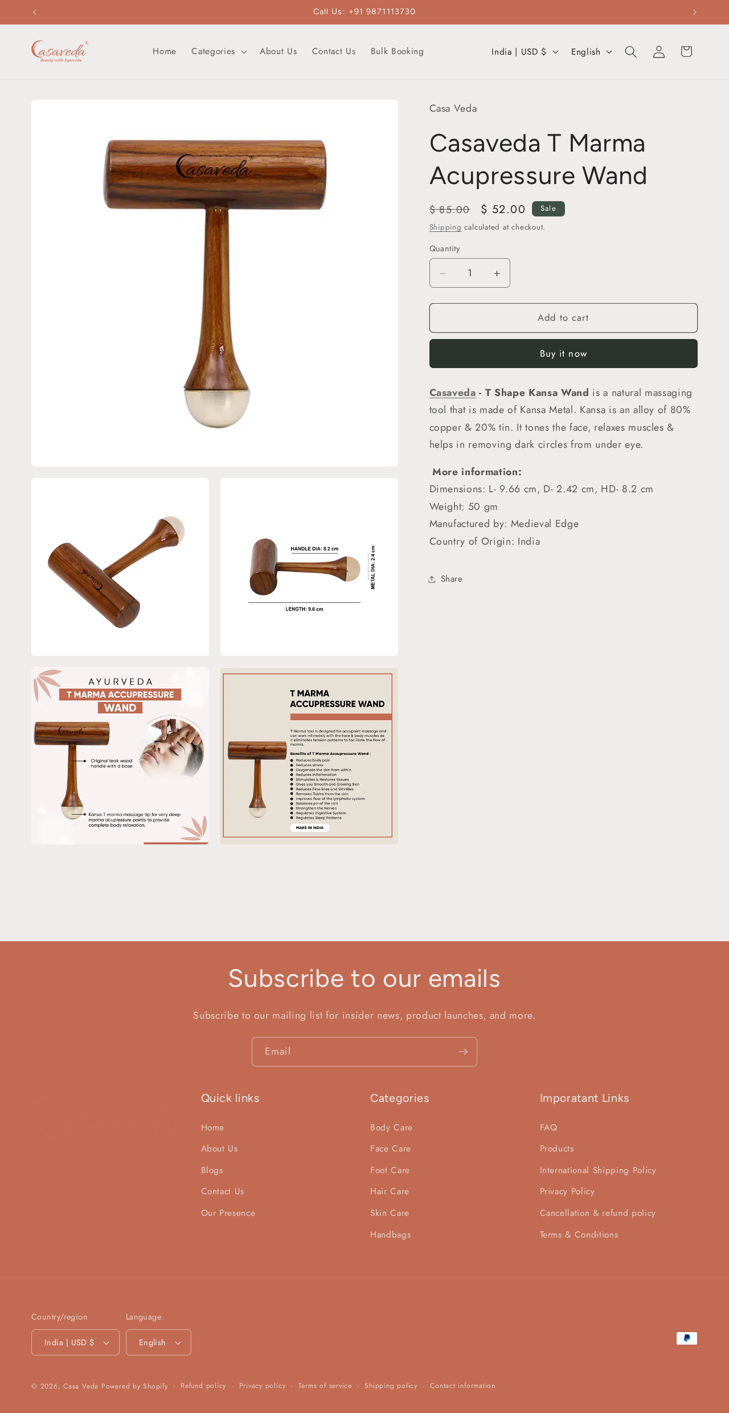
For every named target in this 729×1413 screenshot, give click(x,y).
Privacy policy (262, 1386)
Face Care (390, 1149)
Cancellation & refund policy (598, 1213)
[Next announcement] (694, 12)
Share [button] (452, 579)
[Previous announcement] (34, 12)
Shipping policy (390, 1386)
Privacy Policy (567, 1192)
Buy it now (563, 354)
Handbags (390, 1234)
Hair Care (389, 1192)
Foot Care (390, 1170)
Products (557, 1149)
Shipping (445, 227)
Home (213, 1127)
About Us (219, 1149)
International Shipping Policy (598, 1170)
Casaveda (452, 392)
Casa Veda (81, 1386)
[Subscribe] (463, 1052)
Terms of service (325, 1386)
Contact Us (223, 1192)
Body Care (391, 1127)
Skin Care (389, 1213)
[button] (218, 52)
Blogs (212, 1170)
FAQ (549, 1127)
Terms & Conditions (579, 1234)
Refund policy (203, 1386)
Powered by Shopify (134, 1386)
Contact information (462, 1386)
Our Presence (228, 1213)
